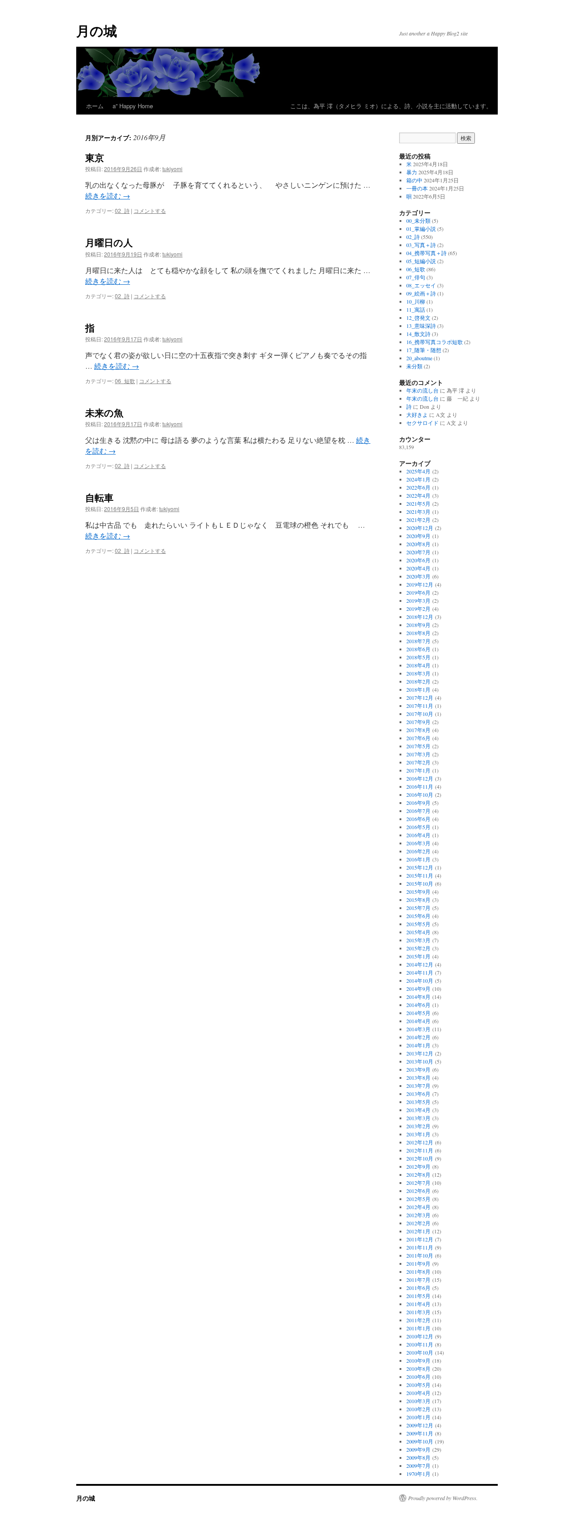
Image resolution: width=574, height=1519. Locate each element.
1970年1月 (418, 1473)
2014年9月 (418, 988)
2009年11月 (419, 1433)
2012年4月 (418, 1206)
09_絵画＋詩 (421, 293)
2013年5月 (418, 1101)
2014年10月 (419, 980)
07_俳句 (415, 277)
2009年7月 (418, 1465)
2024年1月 (418, 479)
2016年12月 (419, 778)
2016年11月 (419, 786)
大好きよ (417, 414)
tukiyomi (172, 168)
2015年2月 (418, 948)
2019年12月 (419, 584)
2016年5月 (418, 826)
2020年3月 (418, 576)
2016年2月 (418, 851)
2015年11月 (419, 875)
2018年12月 (419, 616)
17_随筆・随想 (423, 349)
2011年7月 (418, 1279)
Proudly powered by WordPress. (443, 1497)
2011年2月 (418, 1320)
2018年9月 (418, 624)
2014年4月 (418, 1020)
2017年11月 (419, 705)
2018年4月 (418, 665)
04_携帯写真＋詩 (426, 252)
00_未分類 (418, 220)
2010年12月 (419, 1336)
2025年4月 (418, 471)
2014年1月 (418, 1045)
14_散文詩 (418, 333)
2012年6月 (418, 1190)
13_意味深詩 (421, 325)
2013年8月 (418, 1077)
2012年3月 (418, 1215)
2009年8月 (418, 1457)
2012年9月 (418, 1166)
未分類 (414, 366)
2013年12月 (419, 1053)
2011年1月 (418, 1328)
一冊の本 (417, 188)
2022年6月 (418, 487)
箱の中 (414, 180)
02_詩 (122, 210)
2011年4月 (418, 1303)
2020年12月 (419, 527)
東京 (94, 157)
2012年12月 (419, 1142)
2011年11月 (419, 1247)
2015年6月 (418, 915)
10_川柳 (415, 301)
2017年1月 (418, 770)
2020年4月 (418, 568)
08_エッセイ (421, 285)
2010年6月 (418, 1376)
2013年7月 (418, 1085)
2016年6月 (418, 818)
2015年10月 (419, 883)
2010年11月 (419, 1344)
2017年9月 (418, 721)
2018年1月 (418, 689)
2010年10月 (419, 1352)
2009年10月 (419, 1441)
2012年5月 (418, 1198)
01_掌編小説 (421, 228)
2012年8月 (418, 1174)
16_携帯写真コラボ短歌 (434, 341)
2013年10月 (419, 1061)
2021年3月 (418, 511)
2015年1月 (418, 956)
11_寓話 (415, 309)
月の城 (96, 30)
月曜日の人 (109, 242)
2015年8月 (418, 899)
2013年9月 (418, 1069)
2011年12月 (419, 1239)
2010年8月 (418, 1368)
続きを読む (107, 195)
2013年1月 (418, 1134)
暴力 (411, 172)
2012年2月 (418, 1223)
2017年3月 (418, 754)
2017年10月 (419, 713)
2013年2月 (418, 1126)
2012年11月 (419, 1150)
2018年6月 (418, 649)
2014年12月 (419, 964)
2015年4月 (418, 932)
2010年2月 (418, 1409)
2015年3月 (418, 940)
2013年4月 (418, 1109)
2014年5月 (418, 1012)
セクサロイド (422, 422)
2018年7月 (418, 641)
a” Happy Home (133, 106)
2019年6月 (418, 592)
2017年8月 (418, 729)
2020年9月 (418, 535)
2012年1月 (418, 1231)
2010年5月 (418, 1384)
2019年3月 (418, 600)
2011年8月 (418, 1271)
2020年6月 (418, 560)
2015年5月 (418, 923)
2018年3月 (418, 673)
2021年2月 (418, 519)
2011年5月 (418, 1295)
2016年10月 (419, 794)
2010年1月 (418, 1417)
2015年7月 (418, 907)
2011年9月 (418, 1263)
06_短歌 (125, 380)
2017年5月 (418, 746)
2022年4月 (418, 495)
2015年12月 (419, 867)
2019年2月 (418, 608)
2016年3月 (418, 843)
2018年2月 (418, 681)
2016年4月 (418, 835)
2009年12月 (419, 1425)
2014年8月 (418, 996)
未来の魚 (104, 412)
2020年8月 (418, 544)
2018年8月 (418, 632)
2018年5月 (418, 657)
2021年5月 (418, 503)
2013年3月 (418, 1118)
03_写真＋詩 (421, 244)
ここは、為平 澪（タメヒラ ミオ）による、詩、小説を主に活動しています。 (327, 106)
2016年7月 (418, 810)
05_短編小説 (421, 261)
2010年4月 (418, 1392)
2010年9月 (418, 1360)
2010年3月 (418, 1400)
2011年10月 (419, 1255)
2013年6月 (418, 1093)
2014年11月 (419, 972)
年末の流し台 (422, 390)
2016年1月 (418, 859)
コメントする (150, 210)
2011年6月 (418, 1287)
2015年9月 (418, 891)
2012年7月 (418, 1182)
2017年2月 (418, 762)
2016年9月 (418, 802)
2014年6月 (418, 1004)
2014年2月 (418, 1037)
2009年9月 (418, 1449)
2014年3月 (418, 1029)
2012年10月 (419, 1158)
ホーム (95, 106)
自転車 (99, 497)
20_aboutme (419, 358)
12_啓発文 (418, 317)
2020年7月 (418, 552)
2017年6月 (418, 738)
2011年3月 (418, 1312)
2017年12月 (419, 697)
